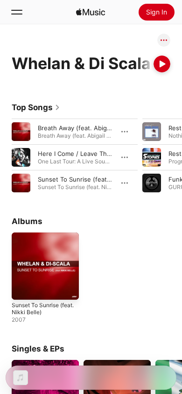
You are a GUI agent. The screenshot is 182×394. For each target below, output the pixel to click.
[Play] (162, 64)
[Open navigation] (17, 12)
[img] (90, 12)
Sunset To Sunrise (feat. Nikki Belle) (90, 179)
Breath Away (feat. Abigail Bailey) (86, 128)
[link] (36, 107)
